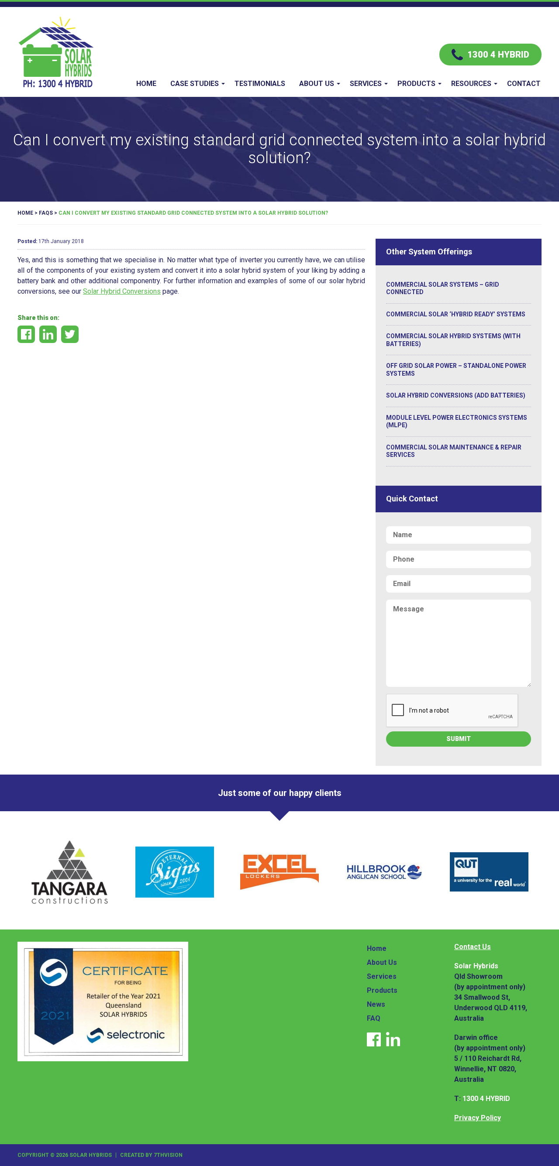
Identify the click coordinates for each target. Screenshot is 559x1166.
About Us (316, 83)
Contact (524, 83)
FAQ (373, 1018)
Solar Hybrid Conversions (122, 291)
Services (366, 83)
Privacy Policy (477, 1118)
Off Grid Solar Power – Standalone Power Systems (456, 369)
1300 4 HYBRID (486, 1098)
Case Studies (194, 83)
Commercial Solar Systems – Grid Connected (442, 288)
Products (416, 83)
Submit (458, 738)
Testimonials (260, 83)
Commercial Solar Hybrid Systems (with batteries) (453, 340)
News (376, 1004)
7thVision (168, 1155)
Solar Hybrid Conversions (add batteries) (455, 395)
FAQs (46, 213)
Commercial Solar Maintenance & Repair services (453, 451)
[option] (69, 872)
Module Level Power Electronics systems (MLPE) (456, 421)
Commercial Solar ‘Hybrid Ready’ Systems (455, 314)
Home (146, 83)
